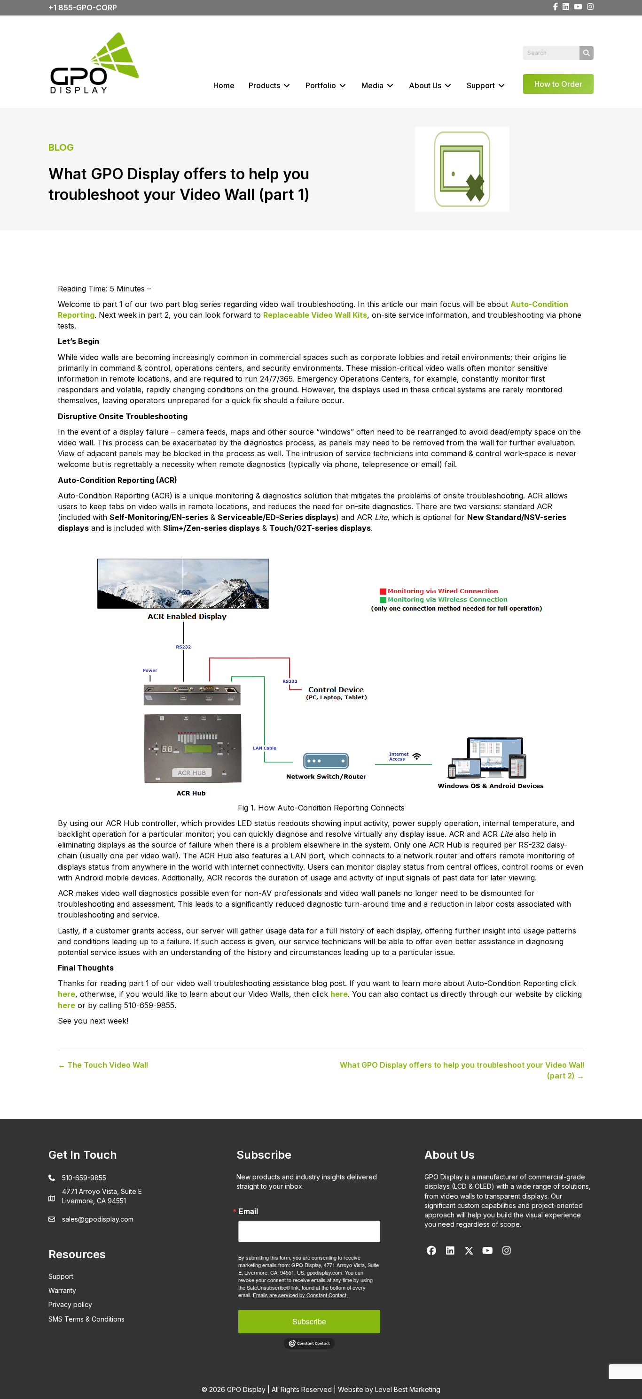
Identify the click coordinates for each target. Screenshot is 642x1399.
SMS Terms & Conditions (86, 1319)
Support (482, 85)
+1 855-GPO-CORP (82, 7)
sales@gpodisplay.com (97, 1219)
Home (224, 85)
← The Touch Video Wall (103, 1065)
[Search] (586, 53)
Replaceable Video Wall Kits (315, 315)
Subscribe (309, 1321)
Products (265, 85)
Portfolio (321, 85)
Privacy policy (70, 1304)
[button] (431, 1251)
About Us (426, 85)
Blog (61, 147)
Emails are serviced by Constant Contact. (300, 1295)
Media (373, 85)
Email (248, 1211)
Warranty (62, 1290)
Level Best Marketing (407, 1389)
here (339, 994)
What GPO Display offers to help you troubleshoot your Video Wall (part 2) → (462, 1070)
